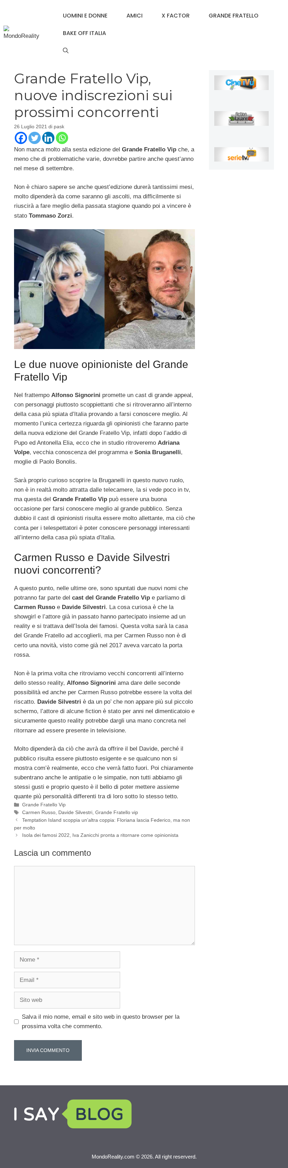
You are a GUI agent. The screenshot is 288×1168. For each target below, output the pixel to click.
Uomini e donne (85, 16)
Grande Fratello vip (116, 812)
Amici (134, 16)
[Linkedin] (48, 138)
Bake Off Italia (84, 33)
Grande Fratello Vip (44, 804)
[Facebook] (21, 138)
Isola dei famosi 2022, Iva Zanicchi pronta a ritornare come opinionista (100, 835)
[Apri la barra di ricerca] (65, 51)
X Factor (176, 16)
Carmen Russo (38, 812)
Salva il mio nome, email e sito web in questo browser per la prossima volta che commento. (100, 1021)
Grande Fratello (233, 16)
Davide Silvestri (75, 812)
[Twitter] (34, 138)
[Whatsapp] (62, 138)
